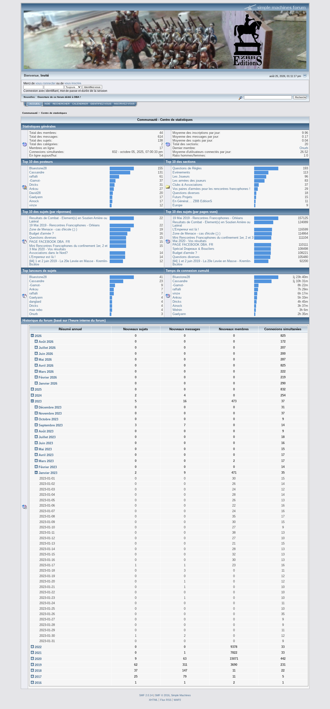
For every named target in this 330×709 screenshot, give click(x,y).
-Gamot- (35, 180)
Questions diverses (186, 193)
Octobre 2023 (48, 419)
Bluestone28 (38, 168)
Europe (177, 205)
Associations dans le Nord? (48, 253)
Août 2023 (46, 431)
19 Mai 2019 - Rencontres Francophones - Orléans (64, 225)
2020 (38, 659)
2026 (38, 336)
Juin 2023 (46, 443)
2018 (38, 671)
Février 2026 (48, 377)
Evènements (181, 172)
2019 (38, 665)
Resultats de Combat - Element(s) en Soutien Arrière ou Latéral (68, 219)
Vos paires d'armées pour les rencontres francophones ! (211, 189)
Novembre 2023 (50, 413)
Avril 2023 (46, 455)
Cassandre (36, 172)
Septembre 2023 (51, 425)
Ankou (33, 189)
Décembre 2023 (50, 407)
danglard (35, 301)
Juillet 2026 (47, 348)
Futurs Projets (182, 197)
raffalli (33, 176)
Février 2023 (48, 467)
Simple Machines (181, 695)
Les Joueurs (181, 176)
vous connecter (46, 83)
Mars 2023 (46, 461)
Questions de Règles (187, 168)
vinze (33, 205)
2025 (38, 389)
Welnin (177, 310)
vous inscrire (73, 83)
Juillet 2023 (47, 437)
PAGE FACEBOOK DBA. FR (49, 241)
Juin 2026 (46, 354)
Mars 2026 (46, 371)
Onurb (304, 148)
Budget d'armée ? (41, 233)
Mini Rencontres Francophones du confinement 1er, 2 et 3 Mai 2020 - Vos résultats (68, 247)
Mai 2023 (45, 449)
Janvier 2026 (48, 383)
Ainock (34, 201)
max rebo (35, 310)
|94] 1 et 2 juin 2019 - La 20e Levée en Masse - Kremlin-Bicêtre (68, 262)
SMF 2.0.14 (146, 695)
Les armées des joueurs (189, 180)
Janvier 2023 (48, 473)
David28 (35, 193)
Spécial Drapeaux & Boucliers (193, 249)
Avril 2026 (46, 365)
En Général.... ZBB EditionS (192, 201)
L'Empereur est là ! (42, 257)
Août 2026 (46, 342)
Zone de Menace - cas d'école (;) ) (53, 229)
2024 (38, 395)
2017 (38, 677)
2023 (38, 401)
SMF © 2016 (162, 695)
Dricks (33, 184)
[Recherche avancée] (240, 97)
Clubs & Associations (187, 184)
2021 (38, 653)
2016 (38, 683)
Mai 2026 (45, 359)
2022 (38, 647)
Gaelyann (36, 197)
